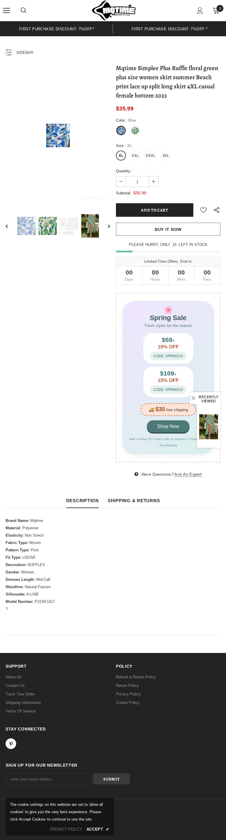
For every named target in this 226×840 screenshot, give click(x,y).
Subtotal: (123, 193)
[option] (56, 28)
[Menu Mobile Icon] (6, 10)
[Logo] (114, 10)
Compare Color (92, 196)
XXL (135, 155)
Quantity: (124, 171)
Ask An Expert (188, 474)
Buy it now (168, 229)
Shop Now (168, 426)
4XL (165, 155)
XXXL (150, 155)
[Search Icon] (23, 11)
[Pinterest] (11, 743)
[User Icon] (200, 10)
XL (121, 155)
